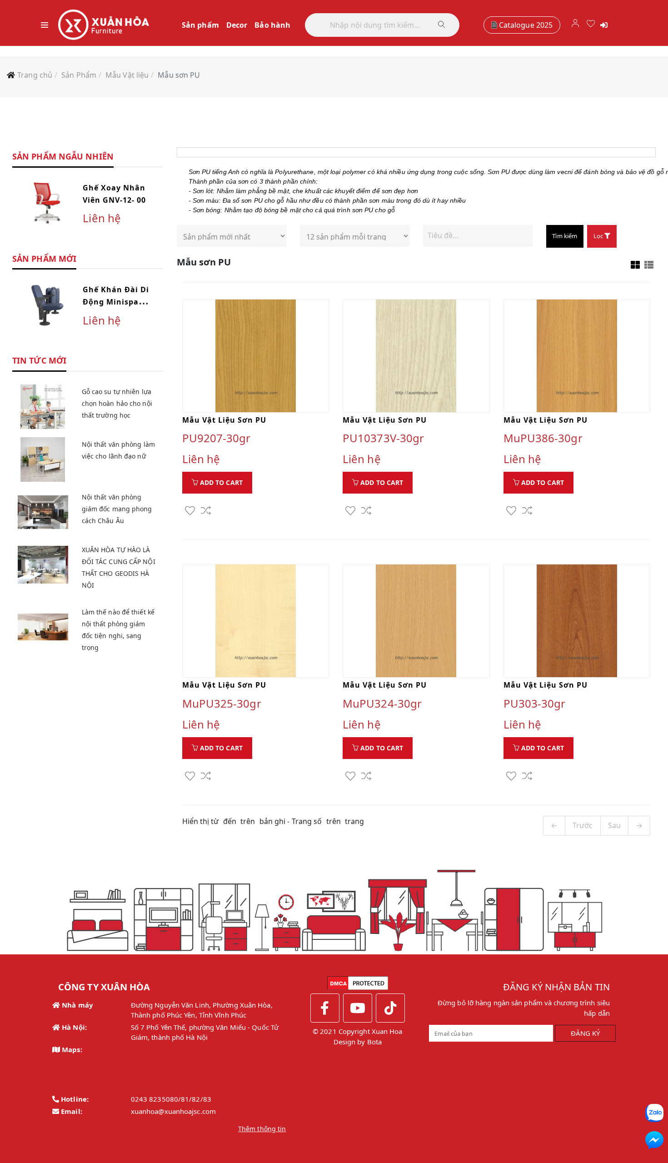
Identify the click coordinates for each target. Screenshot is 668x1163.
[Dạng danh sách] (635, 265)
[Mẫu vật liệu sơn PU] (256, 355)
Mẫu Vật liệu (127, 75)
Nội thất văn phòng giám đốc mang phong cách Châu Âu (117, 509)
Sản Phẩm (78, 75)
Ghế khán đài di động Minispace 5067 (116, 302)
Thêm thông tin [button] (262, 1128)
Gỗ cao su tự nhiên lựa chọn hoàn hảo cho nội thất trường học (117, 403)
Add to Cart (220, 482)
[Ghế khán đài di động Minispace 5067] (47, 304)
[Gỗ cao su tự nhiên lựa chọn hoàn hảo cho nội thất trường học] (43, 406)
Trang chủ (34, 75)
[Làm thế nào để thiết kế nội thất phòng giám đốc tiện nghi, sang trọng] (43, 627)
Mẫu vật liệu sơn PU (224, 420)
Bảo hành (272, 25)
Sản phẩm (200, 25)
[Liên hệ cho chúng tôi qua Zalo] (654, 1113)
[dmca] (357, 982)
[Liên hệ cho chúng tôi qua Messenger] (654, 1140)
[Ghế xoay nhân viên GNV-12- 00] (47, 202)
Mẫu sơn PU (179, 75)
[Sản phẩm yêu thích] (590, 25)
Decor (237, 25)
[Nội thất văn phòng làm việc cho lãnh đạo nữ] (43, 459)
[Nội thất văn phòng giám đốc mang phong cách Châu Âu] (43, 512)
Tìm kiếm (564, 236)
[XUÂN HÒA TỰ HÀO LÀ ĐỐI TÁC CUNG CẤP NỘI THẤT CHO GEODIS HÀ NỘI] (43, 565)
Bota (374, 1041)
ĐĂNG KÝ (585, 1033)
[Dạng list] (649, 265)
